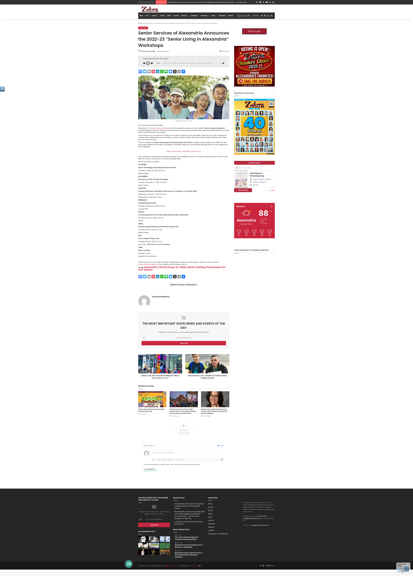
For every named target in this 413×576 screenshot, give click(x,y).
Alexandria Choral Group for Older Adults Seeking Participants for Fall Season (182, 268)
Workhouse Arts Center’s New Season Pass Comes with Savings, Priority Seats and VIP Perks (183, 411)
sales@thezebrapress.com (252, 518)
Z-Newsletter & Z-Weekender (218, 534)
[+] (183, 459)
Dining (169, 15)
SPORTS (162, 15)
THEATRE (176, 15)
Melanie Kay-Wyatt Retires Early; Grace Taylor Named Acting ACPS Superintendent (214, 411)
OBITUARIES (222, 15)
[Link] (177, 459)
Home (141, 15)
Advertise (204, 15)
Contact (184, 15)
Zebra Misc (149, 23)
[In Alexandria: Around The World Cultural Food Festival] (154, 545)
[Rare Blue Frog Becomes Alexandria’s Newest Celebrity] (165, 545)
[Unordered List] (168, 459)
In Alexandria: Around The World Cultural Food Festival (186, 2)
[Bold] (153, 459)
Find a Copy (254, 31)
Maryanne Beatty (147, 51)
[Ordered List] (165, 459)
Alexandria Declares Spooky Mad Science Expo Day (151, 410)
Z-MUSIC (211, 530)
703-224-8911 (262, 516)
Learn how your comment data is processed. (185, 464)
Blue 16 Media (194, 566)
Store (210, 517)
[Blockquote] (171, 459)
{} (180, 459)
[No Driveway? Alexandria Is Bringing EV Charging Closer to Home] (165, 552)
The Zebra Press (173, 566)
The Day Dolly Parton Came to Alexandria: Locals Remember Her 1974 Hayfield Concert (189, 506)
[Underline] (159, 459)
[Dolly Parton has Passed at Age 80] (143, 552)
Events (154, 15)
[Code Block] (174, 459)
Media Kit (211, 527)
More (213, 15)
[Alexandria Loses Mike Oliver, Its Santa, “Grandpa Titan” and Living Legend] (143, 539)
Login (221, 445)
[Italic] (156, 459)
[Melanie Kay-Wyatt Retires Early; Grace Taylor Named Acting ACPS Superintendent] (215, 399)
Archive (230, 15)
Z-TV (146, 15)
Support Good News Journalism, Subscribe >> (183, 151)
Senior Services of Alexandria (160, 128)
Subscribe (193, 15)
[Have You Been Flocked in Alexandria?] (143, 545)
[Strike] (162, 459)
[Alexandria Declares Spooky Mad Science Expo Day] (152, 399)
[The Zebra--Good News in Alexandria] (150, 9)
